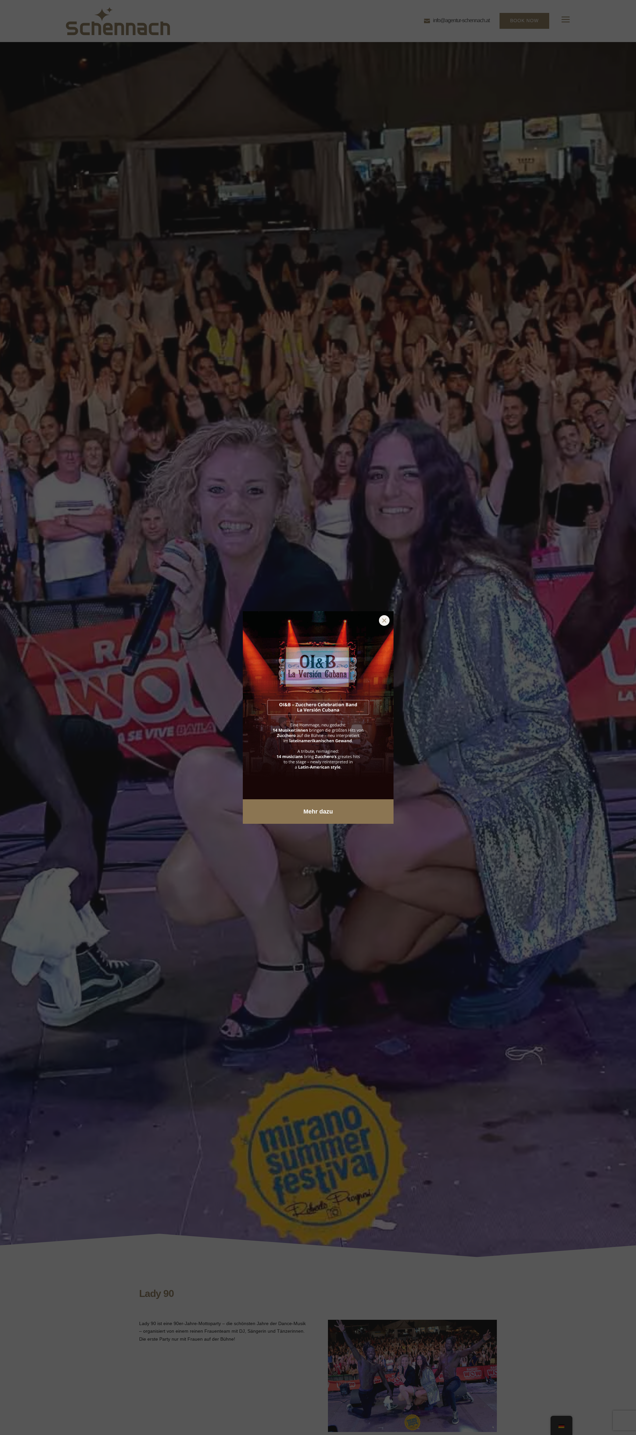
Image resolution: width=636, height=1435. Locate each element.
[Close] (384, 620)
